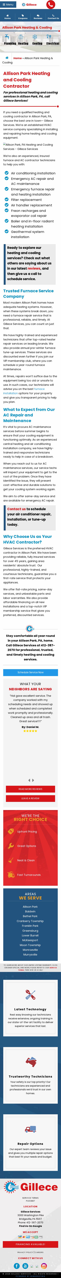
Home (7, 18)
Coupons (23, 18)
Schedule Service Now (30, 672)
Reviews (38, 18)
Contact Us (53, 18)
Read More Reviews (30, 789)
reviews (34, 268)
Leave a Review (30, 798)
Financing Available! (30, 1244)
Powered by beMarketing (30, 1276)
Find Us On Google (30, 1226)
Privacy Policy (25, 1252)
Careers (39, 1252)
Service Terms (30, 1198)
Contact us (16, 509)
